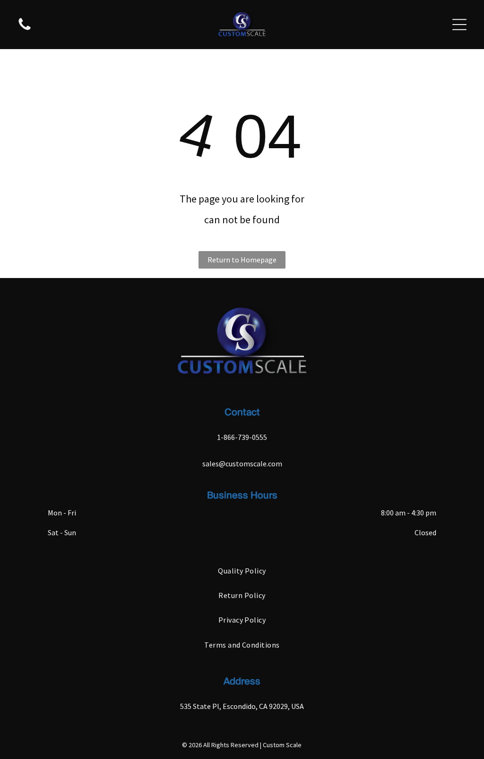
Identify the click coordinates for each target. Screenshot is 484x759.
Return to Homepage (242, 259)
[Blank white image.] (24, 29)
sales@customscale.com (242, 463)
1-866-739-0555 (242, 437)
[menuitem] (242, 570)
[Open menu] (459, 24)
